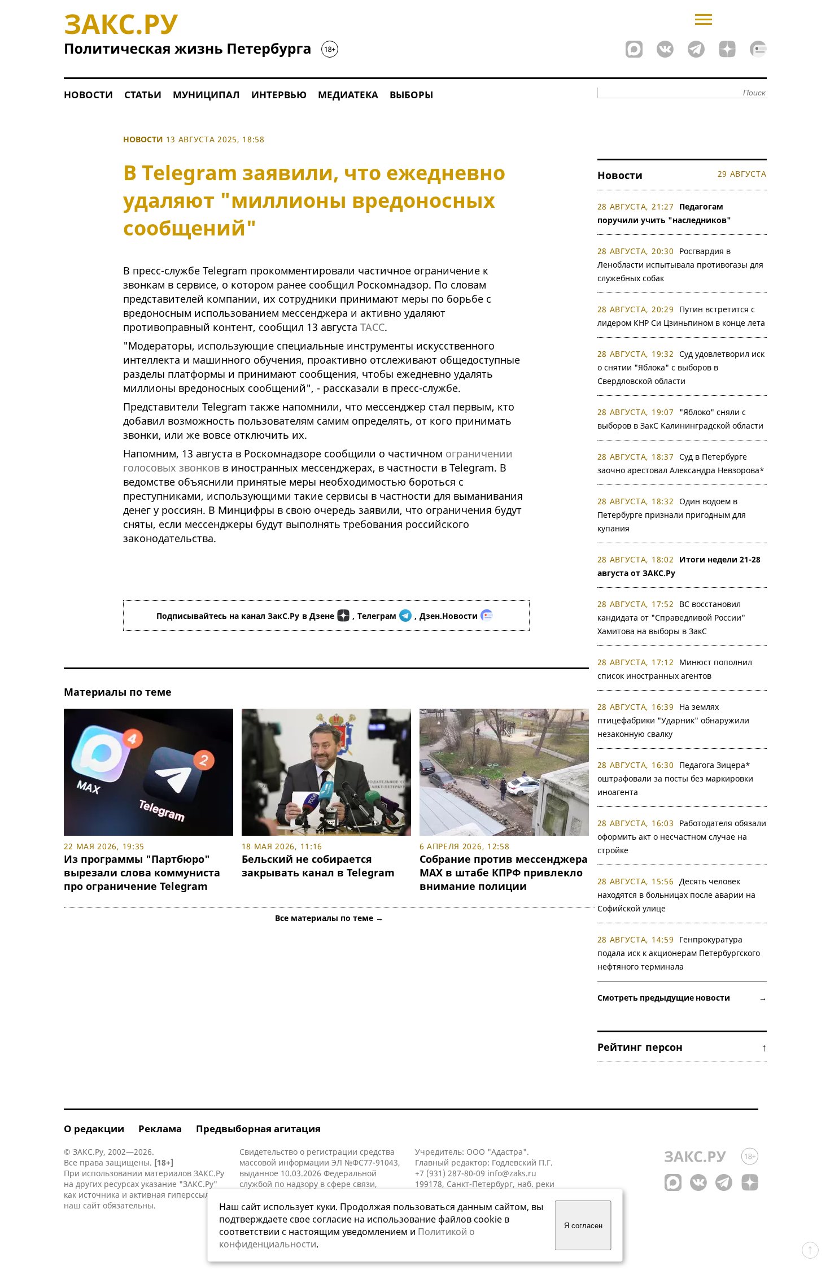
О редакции (94, 1128)
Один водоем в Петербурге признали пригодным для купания (671, 515)
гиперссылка (193, 1194)
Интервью (279, 94)
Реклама (160, 1128)
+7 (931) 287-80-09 (450, 1173)
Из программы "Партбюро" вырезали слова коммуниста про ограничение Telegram (142, 872)
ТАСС (372, 327)
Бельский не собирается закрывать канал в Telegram (318, 865)
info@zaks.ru (511, 1173)
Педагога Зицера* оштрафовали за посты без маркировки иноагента (675, 778)
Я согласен (583, 1225)
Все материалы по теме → (329, 918)
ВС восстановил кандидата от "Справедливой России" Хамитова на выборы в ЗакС (671, 617)
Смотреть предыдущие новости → (682, 997)
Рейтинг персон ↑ (682, 1047)
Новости (88, 94)
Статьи (142, 94)
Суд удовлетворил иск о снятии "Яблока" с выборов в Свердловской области (681, 367)
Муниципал (206, 94)
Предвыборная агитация (258, 1128)
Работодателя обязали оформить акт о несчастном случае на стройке (682, 837)
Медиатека (348, 94)
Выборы (411, 94)
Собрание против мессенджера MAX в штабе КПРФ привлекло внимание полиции (504, 872)
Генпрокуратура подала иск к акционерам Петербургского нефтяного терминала (678, 953)
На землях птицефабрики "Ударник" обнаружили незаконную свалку (673, 720)
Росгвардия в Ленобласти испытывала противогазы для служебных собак (680, 264)
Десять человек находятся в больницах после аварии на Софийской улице (676, 895)
